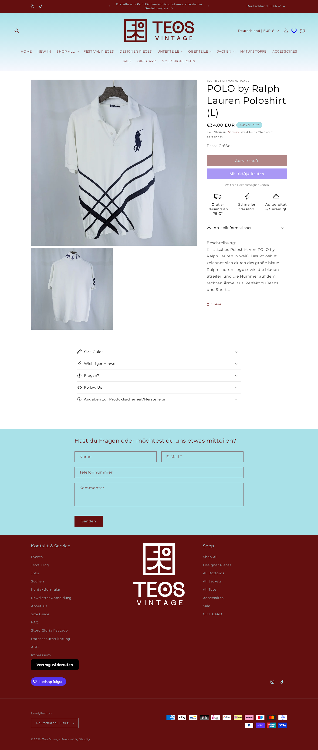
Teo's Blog (40, 565)
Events (37, 557)
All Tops (210, 589)
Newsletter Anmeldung (51, 597)
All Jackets (212, 581)
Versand (234, 132)
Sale (206, 606)
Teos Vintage (51, 739)
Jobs (35, 573)
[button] (17, 31)
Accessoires (213, 597)
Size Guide (40, 614)
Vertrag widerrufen (55, 664)
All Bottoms (213, 573)
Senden (88, 521)
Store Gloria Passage (49, 630)
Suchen (37, 581)
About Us (39, 606)
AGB (35, 647)
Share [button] (216, 304)
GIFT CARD (212, 614)
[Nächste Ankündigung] (208, 6)
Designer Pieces (217, 565)
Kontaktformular (46, 589)
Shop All (210, 557)
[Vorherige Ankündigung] (109, 6)
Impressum (41, 655)
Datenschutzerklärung (50, 638)
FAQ (35, 622)
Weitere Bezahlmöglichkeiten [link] (247, 185)
